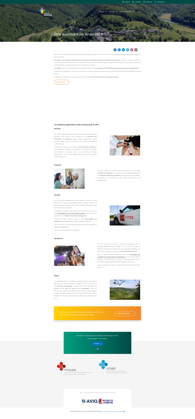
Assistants (111, 12)
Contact (96, 343)
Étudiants (101, 12)
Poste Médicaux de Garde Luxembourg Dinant (71, 213)
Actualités (138, 2)
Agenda (127, 2)
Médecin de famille (124, 313)
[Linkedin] (123, 50)
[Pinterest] (131, 50)
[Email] (135, 50)
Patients (139, 11)
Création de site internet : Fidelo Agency (113, 411)
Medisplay (149, 2)
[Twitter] (127, 50)
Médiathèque (161, 2)
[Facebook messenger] (119, 50)
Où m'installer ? (60, 82)
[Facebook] (115, 50)
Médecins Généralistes (125, 12)
